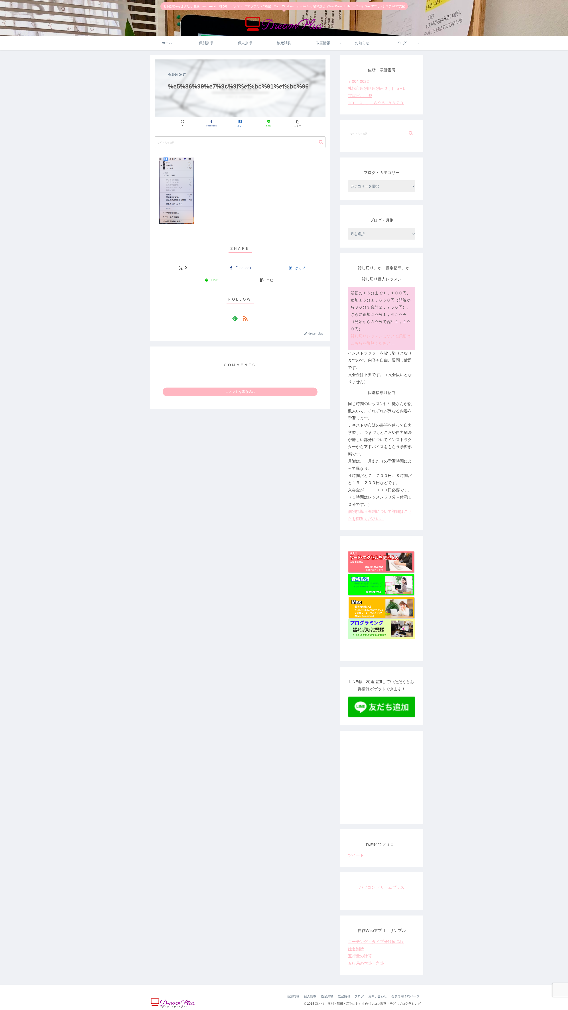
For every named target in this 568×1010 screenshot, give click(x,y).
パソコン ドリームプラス (381, 887)
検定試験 (327, 996)
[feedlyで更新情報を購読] (235, 318)
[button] (297, 123)
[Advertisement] (381, 781)
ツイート (356, 855)
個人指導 (310, 996)
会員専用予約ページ (405, 996)
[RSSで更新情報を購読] (245, 318)
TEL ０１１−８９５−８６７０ (376, 103)
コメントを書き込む (240, 392)
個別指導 (293, 996)
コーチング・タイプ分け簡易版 (376, 941)
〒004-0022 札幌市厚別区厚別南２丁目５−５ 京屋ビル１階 (377, 88)
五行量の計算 (360, 956)
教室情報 (344, 996)
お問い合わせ (377, 996)
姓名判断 (356, 949)
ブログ (359, 996)
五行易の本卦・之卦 (366, 963)
